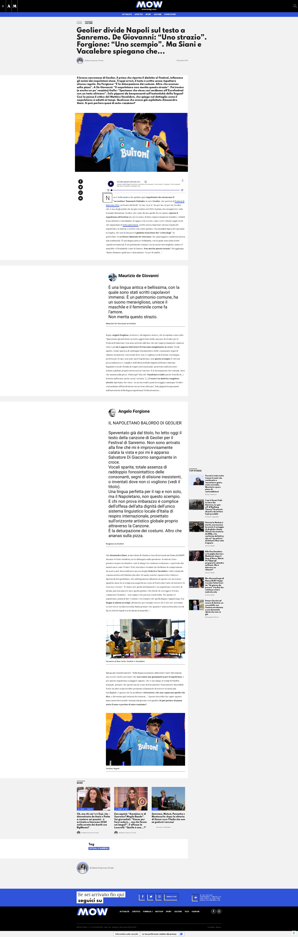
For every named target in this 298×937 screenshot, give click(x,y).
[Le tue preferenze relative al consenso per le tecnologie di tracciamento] (294, 933)
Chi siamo (211, 927)
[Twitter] (151, 896)
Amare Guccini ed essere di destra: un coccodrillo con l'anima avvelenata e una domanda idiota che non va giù (214, 607)
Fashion (195, 911)
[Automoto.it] (9, 6)
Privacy (218, 927)
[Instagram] (159, 896)
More (80, 783)
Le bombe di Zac (121, 809)
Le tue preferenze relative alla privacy (159, 934)
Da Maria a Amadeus (85, 809)
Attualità (127, 14)
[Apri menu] (3, 6)
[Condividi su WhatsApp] (80, 192)
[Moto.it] (14, 6)
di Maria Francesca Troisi (94, 61)
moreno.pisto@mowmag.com (210, 900)
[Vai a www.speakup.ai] (182, 180)
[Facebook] (142, 896)
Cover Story (170, 14)
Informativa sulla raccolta (126, 934)
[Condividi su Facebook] (80, 181)
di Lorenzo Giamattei (163, 827)
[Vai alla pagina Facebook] (213, 911)
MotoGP (159, 911)
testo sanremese (130, 225)
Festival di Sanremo (99, 849)
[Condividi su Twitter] (80, 187)
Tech (187, 911)
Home (79, 23)
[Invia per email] (80, 198)
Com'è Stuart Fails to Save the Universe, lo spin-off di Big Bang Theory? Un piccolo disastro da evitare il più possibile (214, 507)
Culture (157, 14)
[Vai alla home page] (149, 4)
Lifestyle (139, 14)
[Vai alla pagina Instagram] (219, 911)
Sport (148, 14)
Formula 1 (147, 911)
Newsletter (171, 897)
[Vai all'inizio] (92, 911)
